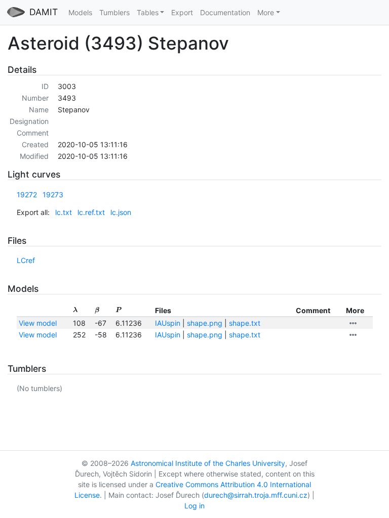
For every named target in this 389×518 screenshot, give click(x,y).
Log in (194, 505)
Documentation (225, 12)
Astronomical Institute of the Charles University (208, 463)
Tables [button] (148, 12)
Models (80, 12)
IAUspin (167, 323)
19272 (27, 194)
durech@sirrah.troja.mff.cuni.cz (255, 495)
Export (182, 12)
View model (38, 323)
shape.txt (244, 323)
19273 (53, 194)
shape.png (204, 323)
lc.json (120, 212)
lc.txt (63, 212)
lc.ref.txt (91, 212)
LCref (26, 260)
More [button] (265, 12)
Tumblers (114, 12)
